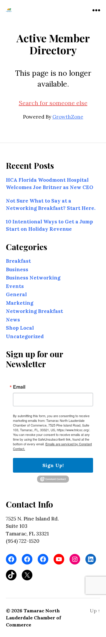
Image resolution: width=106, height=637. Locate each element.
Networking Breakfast (34, 311)
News (13, 319)
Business (17, 269)
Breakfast (18, 261)
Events (15, 286)
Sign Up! (53, 466)
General (16, 294)
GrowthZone (67, 117)
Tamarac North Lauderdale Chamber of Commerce (33, 618)
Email (19, 387)
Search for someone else (53, 103)
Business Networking (33, 278)
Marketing (19, 303)
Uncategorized (25, 336)
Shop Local (20, 328)
